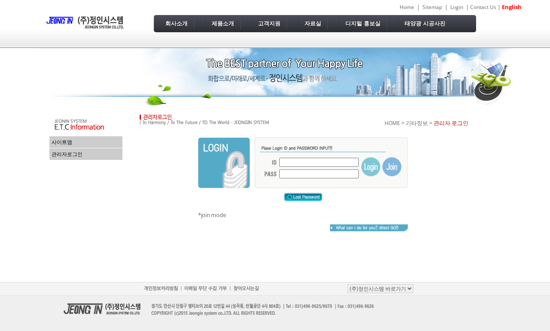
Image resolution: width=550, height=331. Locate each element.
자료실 (313, 23)
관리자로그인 (67, 154)
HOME (392, 123)
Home (407, 7)
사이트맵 (62, 142)
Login (456, 7)
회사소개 (176, 23)
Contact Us (483, 7)
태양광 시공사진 (425, 23)
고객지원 (269, 23)
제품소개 (223, 23)
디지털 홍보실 (363, 23)
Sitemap (432, 7)
